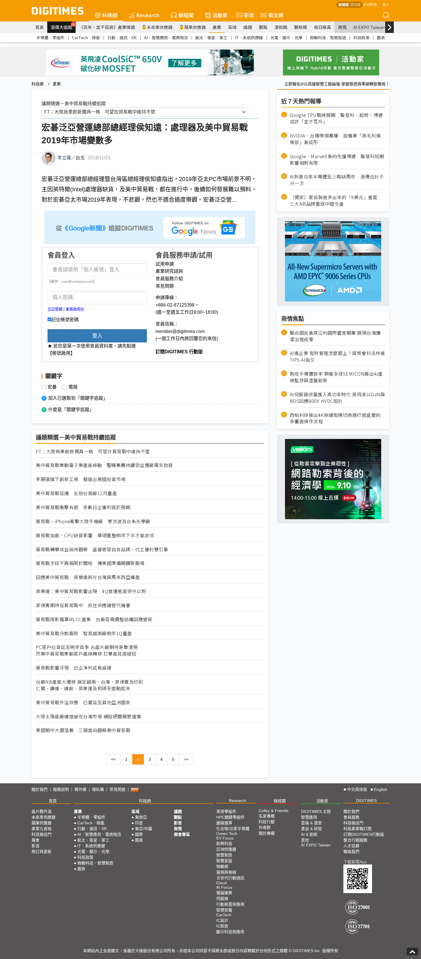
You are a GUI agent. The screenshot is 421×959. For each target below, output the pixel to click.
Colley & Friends (273, 810)
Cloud (221, 882)
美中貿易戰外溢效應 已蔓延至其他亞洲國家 (83, 702)
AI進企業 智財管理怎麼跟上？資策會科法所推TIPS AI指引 (337, 356)
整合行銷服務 (355, 840)
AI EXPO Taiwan (369, 27)
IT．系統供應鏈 (249, 37)
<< (113, 759)
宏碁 (52, 387)
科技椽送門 (42, 834)
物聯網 (222, 866)
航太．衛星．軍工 (211, 37)
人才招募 (351, 846)
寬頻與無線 (226, 872)
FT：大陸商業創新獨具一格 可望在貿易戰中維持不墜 (93, 451)
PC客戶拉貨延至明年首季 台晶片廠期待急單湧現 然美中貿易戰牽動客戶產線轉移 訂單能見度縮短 (87, 650)
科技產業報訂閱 (357, 828)
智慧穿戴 (224, 910)
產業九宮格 (42, 828)
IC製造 (222, 926)
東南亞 (141, 817)
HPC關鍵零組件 (230, 817)
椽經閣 (186, 15)
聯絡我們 (351, 851)
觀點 (263, 27)
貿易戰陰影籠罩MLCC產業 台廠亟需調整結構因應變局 (94, 619)
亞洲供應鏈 (226, 849)
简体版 (355, 4)
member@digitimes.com (180, 331)
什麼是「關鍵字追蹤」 (71, 409)
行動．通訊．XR (122, 37)
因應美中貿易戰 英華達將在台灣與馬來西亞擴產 (88, 577)
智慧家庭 (224, 860)
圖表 (381, 37)
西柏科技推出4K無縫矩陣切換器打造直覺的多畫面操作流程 (335, 418)
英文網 (276, 15)
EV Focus (225, 838)
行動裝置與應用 (230, 904)
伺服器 (222, 898)
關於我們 (40, 789)
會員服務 (351, 817)
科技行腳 (267, 821)
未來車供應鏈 (159, 27)
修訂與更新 (42, 851)
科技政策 (361, 37)
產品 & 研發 (311, 828)
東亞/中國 (143, 828)
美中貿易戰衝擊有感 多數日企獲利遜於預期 (83, 507)
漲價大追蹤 (63, 26)
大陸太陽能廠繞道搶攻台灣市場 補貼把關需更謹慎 (88, 716)
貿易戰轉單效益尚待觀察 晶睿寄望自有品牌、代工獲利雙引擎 (102, 549)
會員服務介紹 (169, 278)
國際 (139, 834)
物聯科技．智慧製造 (328, 37)
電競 (73, 387)
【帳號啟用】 (61, 353)
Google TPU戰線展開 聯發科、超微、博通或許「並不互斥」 (336, 118)
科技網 (109, 15)
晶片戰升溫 (42, 811)
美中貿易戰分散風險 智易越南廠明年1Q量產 (84, 633)
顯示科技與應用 (230, 931)
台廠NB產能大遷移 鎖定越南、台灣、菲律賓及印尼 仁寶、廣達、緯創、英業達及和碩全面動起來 (89, 685)
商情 (342, 27)
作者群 (265, 827)
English (380, 789)
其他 (305, 840)
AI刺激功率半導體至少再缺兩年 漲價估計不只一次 (337, 180)
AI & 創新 (309, 834)
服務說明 (61, 789)
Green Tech (226, 833)
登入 (385, 4)
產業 (217, 27)
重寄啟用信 (75, 309)
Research (148, 15)
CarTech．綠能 (86, 37)
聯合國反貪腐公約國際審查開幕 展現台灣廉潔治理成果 (335, 335)
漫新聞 (280, 27)
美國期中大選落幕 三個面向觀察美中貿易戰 (83, 730)
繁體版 (344, 4)
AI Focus (224, 887)
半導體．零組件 (50, 37)
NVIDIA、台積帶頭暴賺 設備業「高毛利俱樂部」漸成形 (335, 139)
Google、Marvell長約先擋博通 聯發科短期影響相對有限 (337, 159)
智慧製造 (224, 855)
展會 (36, 840)
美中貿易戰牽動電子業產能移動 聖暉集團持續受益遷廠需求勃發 (104, 465)
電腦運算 (224, 893)
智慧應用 (309, 817)
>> (186, 759)
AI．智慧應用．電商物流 (166, 37)
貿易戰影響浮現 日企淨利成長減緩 (73, 667)
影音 (246, 15)
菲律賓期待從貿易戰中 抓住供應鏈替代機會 (83, 605)
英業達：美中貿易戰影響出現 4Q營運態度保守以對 (91, 591)
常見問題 (165, 286)
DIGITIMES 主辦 (316, 811)
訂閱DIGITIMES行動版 (363, 834)
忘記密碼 (55, 309)
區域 (232, 27)
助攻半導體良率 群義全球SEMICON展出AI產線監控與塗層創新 (336, 377)
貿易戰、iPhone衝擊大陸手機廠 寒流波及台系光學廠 (95, 521)
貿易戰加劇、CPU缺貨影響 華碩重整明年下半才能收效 (95, 535)
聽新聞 (300, 27)
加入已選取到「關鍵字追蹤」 (78, 398)
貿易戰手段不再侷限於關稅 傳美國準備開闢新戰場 (90, 563)
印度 (139, 823)
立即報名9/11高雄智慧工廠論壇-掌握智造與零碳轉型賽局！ (336, 84)
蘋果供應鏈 (195, 27)
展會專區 (182, 834)
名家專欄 (267, 816)
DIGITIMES (366, 800)
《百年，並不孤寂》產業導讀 (107, 27)
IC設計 (222, 920)
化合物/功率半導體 (232, 828)
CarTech (223, 915)
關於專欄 (267, 833)
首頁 (39, 27)
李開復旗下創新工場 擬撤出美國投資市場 (81, 479)
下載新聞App (355, 862)
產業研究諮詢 (169, 271)
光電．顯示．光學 (286, 37)
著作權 (80, 789)
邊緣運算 (224, 823)
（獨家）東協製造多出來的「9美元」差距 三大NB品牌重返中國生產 (336, 200)
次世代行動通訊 (230, 878)
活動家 (220, 15)
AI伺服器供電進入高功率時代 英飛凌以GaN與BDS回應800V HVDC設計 (337, 397)
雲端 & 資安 (311, 823)
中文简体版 (357, 789)
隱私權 (98, 789)
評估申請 (370, 4)
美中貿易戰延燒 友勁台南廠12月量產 (76, 493)
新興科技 (224, 843)
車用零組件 (226, 811)
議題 (247, 27)
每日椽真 (322, 27)
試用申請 (165, 264)
